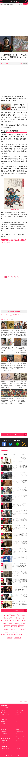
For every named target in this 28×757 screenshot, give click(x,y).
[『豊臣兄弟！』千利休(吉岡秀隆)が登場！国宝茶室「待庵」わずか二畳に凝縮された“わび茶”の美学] (6, 483)
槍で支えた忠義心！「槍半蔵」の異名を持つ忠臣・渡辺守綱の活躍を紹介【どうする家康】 (7, 333)
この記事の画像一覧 (14, 311)
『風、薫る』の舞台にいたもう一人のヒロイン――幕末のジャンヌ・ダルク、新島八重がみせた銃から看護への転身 (19, 459)
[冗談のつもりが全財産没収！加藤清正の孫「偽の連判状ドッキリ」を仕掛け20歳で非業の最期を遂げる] (6, 604)
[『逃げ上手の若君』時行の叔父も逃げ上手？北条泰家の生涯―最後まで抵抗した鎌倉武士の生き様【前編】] (6, 521)
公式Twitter (10, 444)
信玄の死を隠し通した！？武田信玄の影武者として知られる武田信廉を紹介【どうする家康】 (20, 349)
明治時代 (21, 626)
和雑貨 (17, 714)
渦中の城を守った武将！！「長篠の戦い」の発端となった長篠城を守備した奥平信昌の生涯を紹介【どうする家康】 (7, 367)
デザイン (17, 629)
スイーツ (14, 621)
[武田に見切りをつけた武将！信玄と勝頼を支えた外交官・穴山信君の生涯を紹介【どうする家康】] (20, 325)
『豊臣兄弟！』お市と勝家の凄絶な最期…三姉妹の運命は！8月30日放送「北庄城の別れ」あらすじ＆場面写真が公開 (19, 588)
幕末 (6, 623)
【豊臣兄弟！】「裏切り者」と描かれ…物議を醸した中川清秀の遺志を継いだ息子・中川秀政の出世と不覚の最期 (19, 580)
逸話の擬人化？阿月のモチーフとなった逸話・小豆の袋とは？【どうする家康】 (7, 349)
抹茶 (12, 629)
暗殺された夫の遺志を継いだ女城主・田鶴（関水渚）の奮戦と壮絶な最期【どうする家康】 (20, 384)
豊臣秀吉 (15, 632)
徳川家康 (6, 629)
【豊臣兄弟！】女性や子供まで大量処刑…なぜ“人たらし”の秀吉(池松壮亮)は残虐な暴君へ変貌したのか (19, 535)
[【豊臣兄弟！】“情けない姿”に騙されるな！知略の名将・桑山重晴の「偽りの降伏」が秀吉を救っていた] (6, 468)
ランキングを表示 (13, 610)
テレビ (22, 623)
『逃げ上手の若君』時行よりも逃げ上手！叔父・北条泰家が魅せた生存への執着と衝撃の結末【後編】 (19, 550)
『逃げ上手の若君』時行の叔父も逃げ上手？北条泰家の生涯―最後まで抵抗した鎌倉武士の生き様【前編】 (19, 520)
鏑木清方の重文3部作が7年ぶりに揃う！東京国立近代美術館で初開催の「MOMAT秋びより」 (19, 565)
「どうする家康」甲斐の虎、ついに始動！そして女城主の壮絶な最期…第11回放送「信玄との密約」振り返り (18, 106)
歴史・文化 (3, 63)
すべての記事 (5, 708)
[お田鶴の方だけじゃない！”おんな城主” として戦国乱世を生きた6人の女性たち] (14, 44)
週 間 (14, 453)
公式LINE (17, 444)
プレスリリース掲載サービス (14, 435)
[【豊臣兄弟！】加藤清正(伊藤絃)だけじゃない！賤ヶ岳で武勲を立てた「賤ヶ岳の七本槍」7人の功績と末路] (6, 490)
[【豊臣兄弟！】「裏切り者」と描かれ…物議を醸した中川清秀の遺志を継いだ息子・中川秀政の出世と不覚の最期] (6, 582)
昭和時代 (17, 634)
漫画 (11, 623)
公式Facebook (4, 444)
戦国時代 (15, 314)
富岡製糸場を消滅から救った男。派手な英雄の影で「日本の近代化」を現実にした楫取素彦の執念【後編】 (19, 573)
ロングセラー (6, 621)
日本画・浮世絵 (19, 710)
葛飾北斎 (10, 637)
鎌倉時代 (11, 634)
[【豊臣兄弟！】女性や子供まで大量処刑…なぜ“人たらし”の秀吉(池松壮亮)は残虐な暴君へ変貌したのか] (6, 536)
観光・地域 (4, 719)
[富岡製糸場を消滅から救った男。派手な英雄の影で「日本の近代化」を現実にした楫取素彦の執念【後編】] (6, 574)
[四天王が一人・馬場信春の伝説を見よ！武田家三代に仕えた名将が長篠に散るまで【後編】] (7, 377)
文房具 (23, 629)
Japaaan (14, 1)
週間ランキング (19, 740)
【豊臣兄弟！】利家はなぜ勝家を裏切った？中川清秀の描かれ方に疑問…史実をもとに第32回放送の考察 (19, 497)
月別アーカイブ (18, 738)
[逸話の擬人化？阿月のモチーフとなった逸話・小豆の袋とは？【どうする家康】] (7, 342)
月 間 (22, 453)
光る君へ (24, 634)
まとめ (17, 708)
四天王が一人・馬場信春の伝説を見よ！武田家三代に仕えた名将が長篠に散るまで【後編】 (7, 384)
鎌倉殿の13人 (18, 637)
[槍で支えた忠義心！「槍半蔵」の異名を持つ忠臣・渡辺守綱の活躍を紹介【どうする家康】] (7, 325)
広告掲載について (6, 734)
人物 (7, 63)
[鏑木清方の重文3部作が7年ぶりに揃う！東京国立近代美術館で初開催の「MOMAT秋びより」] (6, 566)
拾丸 (21, 63)
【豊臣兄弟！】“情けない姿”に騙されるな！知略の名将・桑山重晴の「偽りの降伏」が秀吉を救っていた (19, 467)
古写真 (3, 723)
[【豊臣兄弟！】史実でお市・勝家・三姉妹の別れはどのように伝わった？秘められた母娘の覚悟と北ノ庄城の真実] (6, 597)
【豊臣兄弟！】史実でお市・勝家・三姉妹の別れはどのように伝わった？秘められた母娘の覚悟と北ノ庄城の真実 (19, 596)
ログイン (20, 4)
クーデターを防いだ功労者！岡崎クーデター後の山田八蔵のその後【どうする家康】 (20, 366)
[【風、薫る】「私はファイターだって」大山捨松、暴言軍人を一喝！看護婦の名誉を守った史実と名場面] (6, 528)
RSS (24, 444)
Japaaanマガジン (19, 729)
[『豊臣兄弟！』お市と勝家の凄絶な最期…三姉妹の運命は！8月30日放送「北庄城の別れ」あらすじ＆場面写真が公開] (6, 589)
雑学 (20, 621)
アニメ (14, 618)
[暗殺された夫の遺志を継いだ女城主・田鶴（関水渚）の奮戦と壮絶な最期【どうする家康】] (20, 377)
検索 (26, 1)
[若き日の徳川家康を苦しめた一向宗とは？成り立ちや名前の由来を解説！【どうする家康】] (20, 393)
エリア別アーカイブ (6, 738)
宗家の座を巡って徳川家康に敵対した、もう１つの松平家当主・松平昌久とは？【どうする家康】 (7, 401)
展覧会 (4, 634)
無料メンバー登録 (19, 736)
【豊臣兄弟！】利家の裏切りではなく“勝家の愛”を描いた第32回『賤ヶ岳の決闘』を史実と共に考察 (19, 512)
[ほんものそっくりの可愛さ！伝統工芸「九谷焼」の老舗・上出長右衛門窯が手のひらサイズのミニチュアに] (6, 559)
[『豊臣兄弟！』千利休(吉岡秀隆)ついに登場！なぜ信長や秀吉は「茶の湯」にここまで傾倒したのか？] (6, 544)
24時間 (5, 453)
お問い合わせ (18, 734)
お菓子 (24, 621)
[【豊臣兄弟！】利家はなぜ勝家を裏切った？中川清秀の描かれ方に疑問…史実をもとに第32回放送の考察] (6, 498)
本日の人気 (4, 740)
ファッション (5, 712)
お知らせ (4, 731)
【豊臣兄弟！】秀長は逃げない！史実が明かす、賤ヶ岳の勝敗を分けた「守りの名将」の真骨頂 (19, 474)
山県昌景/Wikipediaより (14, 209)
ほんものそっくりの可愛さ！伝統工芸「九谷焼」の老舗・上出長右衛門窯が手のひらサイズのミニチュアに (19, 558)
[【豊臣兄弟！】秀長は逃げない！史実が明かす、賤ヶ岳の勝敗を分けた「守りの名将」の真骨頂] (6, 475)
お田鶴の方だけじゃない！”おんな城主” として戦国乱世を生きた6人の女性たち (14, 57)
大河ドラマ (21, 615)
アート (3, 710)
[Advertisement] (14, 21)
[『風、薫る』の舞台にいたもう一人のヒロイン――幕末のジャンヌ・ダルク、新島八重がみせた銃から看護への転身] (6, 460)
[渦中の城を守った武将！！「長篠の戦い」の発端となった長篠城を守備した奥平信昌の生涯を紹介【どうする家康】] (7, 359)
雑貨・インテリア (6, 714)
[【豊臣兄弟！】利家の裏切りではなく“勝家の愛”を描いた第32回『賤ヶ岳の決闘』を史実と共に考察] (6, 513)
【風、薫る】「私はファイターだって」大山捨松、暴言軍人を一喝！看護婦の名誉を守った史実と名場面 (19, 527)
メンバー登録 (25, 4)
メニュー (1, 1)
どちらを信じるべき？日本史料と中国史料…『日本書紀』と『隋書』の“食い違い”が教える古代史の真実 (19, 504)
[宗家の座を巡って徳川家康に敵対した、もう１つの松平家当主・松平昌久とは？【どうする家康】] (7, 393)
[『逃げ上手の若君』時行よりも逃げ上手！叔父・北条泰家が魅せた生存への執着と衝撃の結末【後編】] (6, 551)
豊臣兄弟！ (7, 632)
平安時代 (8, 618)
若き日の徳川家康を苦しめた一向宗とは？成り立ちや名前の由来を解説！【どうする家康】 (20, 401)
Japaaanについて (19, 731)
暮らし (3, 721)
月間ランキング (5, 743)
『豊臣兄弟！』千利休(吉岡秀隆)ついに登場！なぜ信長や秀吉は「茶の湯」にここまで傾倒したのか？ (19, 542)
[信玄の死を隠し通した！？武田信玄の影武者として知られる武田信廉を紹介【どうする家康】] (20, 342)
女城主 (8, 314)
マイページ (4, 736)
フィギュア (21, 632)
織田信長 (15, 626)
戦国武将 (21, 314)
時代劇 (16, 623)
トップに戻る (24, 702)
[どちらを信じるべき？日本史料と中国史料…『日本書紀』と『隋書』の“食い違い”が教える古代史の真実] (6, 506)
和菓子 (17, 717)
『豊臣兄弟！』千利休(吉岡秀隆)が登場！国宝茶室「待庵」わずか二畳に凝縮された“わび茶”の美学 (19, 482)
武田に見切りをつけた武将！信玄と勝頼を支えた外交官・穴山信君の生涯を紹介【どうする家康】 (20, 333)
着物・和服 (18, 712)
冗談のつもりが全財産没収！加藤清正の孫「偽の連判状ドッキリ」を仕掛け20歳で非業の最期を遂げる (19, 603)
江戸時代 (7, 615)
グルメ (3, 717)
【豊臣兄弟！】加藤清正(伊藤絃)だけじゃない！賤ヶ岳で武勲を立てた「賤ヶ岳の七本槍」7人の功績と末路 (19, 489)
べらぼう (8, 626)
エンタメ (17, 719)
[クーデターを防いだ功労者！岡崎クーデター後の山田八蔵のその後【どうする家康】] (20, 359)
